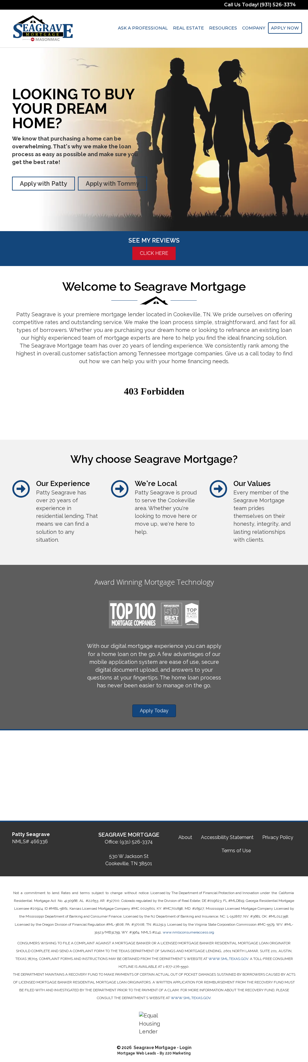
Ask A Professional (143, 28)
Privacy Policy (277, 837)
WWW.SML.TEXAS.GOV (228, 959)
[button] (43, 183)
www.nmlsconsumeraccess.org (188, 932)
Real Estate (188, 28)
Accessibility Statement (227, 837)
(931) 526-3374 (136, 842)
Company (253, 28)
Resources (223, 28)
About (185, 837)
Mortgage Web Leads (136, 1053)
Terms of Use (236, 850)
